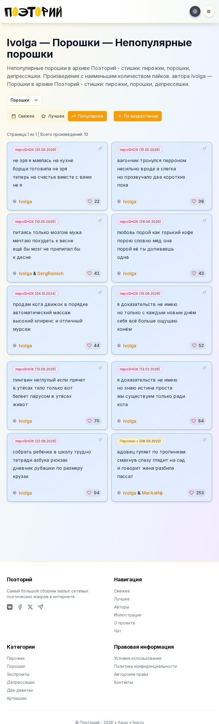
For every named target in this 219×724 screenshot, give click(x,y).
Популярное (91, 116)
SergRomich (50, 273)
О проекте (124, 622)
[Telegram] (40, 607)
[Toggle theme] (195, 11)
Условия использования (137, 658)
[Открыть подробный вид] (100, 148)
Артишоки (17, 698)
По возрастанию (141, 116)
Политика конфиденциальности (145, 666)
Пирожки (16, 658)
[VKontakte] (10, 607)
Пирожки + (140, 441)
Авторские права (131, 674)
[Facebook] (20, 607)
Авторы (121, 606)
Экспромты (18, 674)
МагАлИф (152, 493)
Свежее (26, 116)
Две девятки (20, 690)
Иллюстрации (127, 614)
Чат (117, 630)
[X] (30, 607)
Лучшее (56, 116)
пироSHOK (35, 150)
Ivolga (25, 201)
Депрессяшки (21, 682)
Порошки (20, 100)
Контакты (123, 682)
